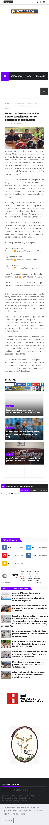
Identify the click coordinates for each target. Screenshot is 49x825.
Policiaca (8, 83)
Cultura (39, 83)
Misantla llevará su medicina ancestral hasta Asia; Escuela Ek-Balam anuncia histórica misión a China (29, 644)
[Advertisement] (24, 46)
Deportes (7, 91)
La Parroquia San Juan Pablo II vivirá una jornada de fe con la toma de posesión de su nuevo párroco (30, 633)
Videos (31, 91)
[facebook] (34, 2)
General (20, 91)
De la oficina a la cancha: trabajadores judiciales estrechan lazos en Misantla (23, 459)
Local (29, 76)
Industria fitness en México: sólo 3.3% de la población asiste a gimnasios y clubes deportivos (29, 608)
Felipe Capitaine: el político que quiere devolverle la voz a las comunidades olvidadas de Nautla (28, 674)
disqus (33, 490)
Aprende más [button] (19, 814)
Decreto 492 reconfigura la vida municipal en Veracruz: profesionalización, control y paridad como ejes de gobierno (28, 597)
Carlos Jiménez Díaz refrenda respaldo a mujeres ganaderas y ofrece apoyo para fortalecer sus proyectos (29, 654)
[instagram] (44, 2)
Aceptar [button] (8, 820)
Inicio (7, 103)
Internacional (24, 83)
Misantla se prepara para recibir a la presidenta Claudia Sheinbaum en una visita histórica (28, 664)
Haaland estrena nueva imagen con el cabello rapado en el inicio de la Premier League (23, 434)
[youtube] (40, 2)
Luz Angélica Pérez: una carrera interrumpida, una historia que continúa (23, 411)
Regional (40, 76)
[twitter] (37, 2)
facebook (43, 490)
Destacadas (16, 76)
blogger (24, 490)
